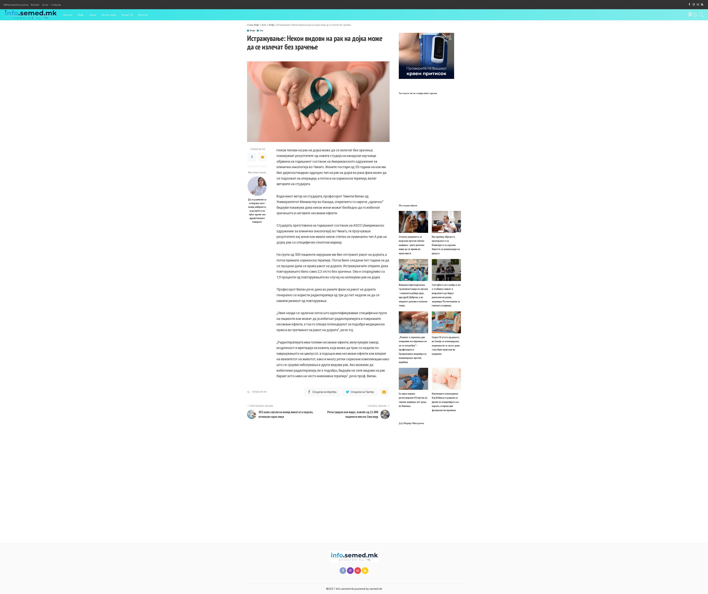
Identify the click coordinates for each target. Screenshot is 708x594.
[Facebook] (689, 5)
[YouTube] (698, 5)
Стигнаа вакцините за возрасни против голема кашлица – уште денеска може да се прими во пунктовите (411, 245)
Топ (261, 30)
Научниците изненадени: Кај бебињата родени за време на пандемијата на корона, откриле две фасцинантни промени (445, 402)
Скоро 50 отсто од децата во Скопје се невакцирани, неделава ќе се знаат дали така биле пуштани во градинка (446, 345)
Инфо (253, 30)
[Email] (262, 157)
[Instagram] (694, 5)
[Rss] (702, 5)
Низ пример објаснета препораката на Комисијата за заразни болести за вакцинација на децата (446, 245)
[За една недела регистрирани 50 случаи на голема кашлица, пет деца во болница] (413, 379)
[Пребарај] (701, 14)
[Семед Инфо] (31, 14)
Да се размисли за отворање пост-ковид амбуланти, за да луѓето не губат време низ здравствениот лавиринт (257, 211)
